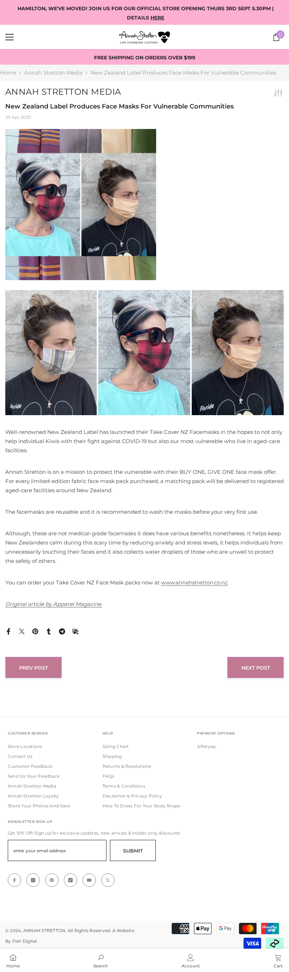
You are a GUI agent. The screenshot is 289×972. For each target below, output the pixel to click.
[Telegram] (62, 631)
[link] (101, 960)
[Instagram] (33, 880)
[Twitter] (22, 631)
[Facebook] (8, 631)
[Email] (75, 631)
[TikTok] (70, 880)
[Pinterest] (35, 631)
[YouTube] (89, 880)
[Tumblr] (48, 631)
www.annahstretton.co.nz (194, 582)
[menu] (9, 37)
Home (8, 72)
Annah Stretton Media (53, 72)
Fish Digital (24, 941)
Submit (133, 851)
